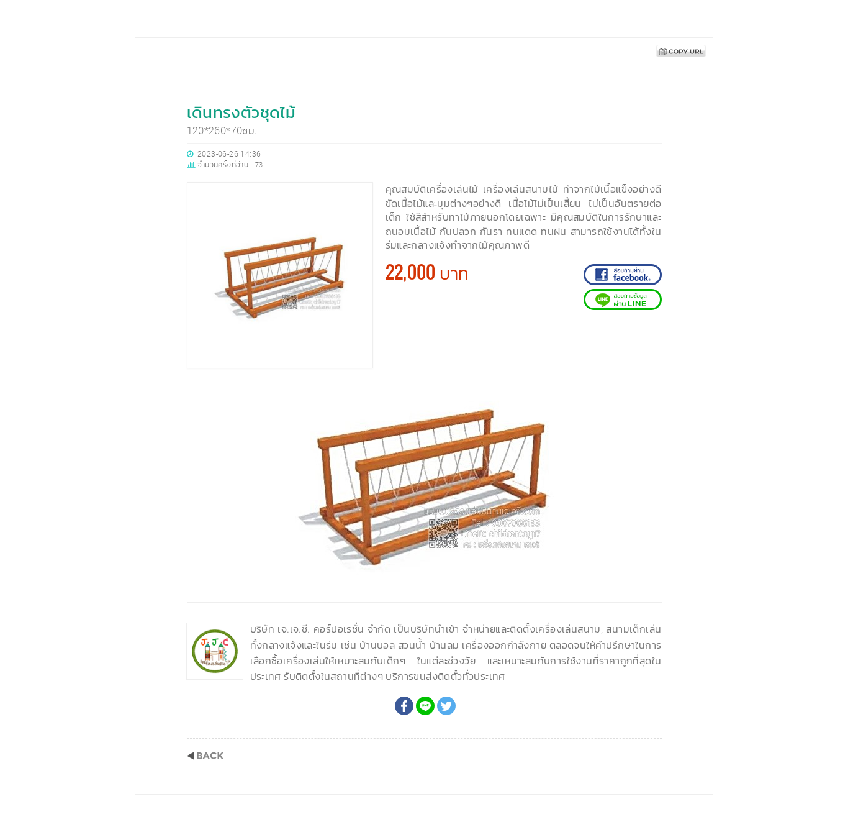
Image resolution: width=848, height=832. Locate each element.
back (205, 756)
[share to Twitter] (446, 706)
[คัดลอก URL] (681, 51)
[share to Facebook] (404, 706)
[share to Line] (425, 706)
